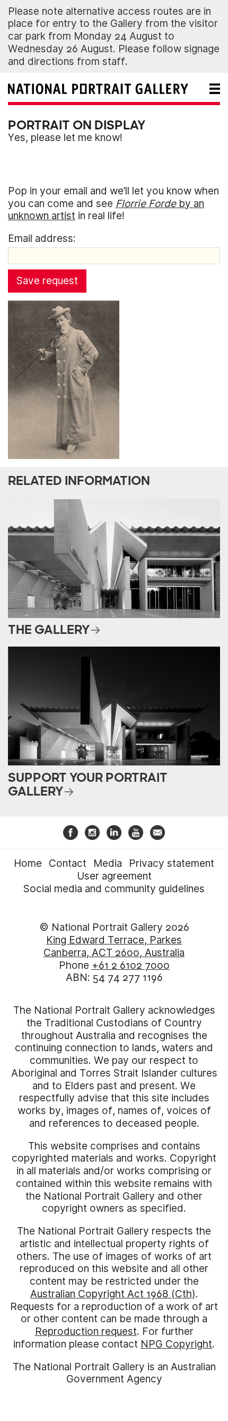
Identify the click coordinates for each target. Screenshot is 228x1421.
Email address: (42, 238)
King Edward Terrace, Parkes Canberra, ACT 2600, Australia (114, 946)
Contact (67, 863)
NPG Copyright (176, 1344)
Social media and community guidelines (114, 889)
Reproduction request (86, 1331)
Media (107, 863)
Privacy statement (171, 863)
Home (28, 863)
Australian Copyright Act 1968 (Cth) (113, 1294)
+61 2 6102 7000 (131, 965)
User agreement (114, 876)
